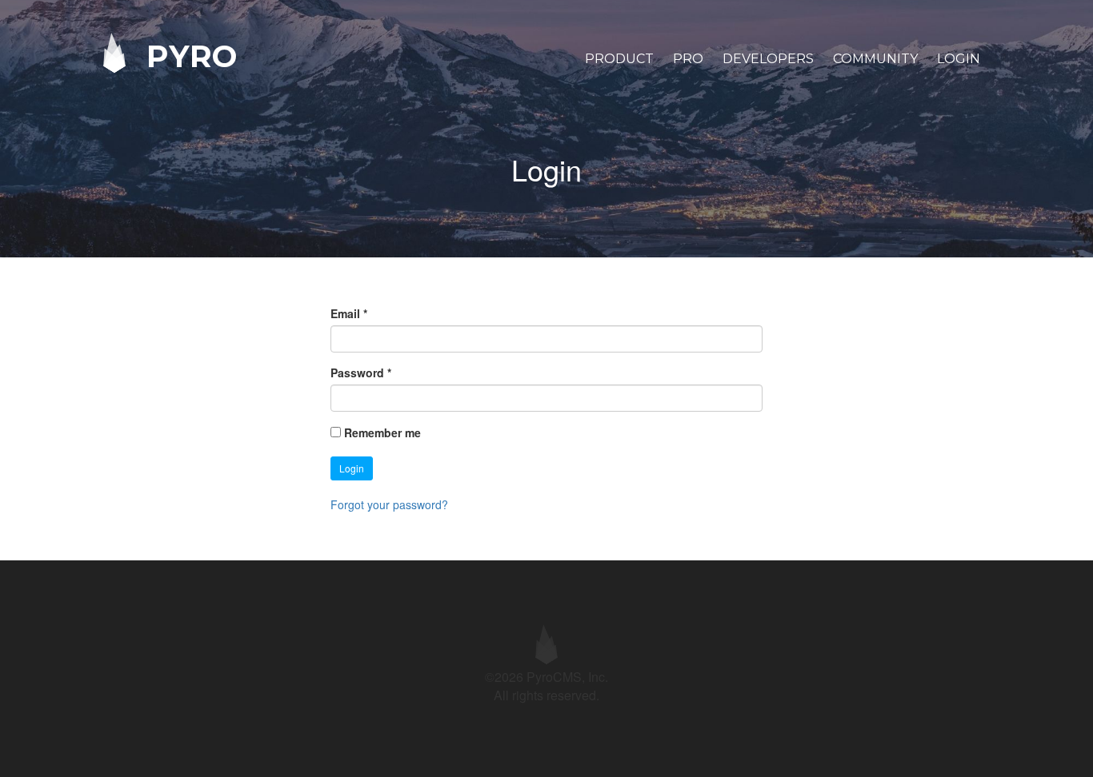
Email (348, 313)
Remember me (382, 432)
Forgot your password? (389, 504)
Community (875, 58)
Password (360, 373)
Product (619, 58)
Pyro (187, 55)
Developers (768, 58)
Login (958, 58)
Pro (688, 58)
